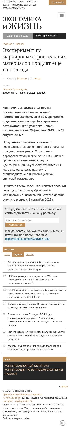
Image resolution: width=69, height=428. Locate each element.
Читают (9, 249)
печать (38, 78)
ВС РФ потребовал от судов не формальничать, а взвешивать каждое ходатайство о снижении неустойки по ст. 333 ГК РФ (37, 293)
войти (39, 35)
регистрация (50, 35)
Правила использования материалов (22, 394)
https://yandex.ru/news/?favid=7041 (27, 238)
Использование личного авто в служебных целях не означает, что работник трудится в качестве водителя (36, 335)
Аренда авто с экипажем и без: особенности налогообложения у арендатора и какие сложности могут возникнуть (33, 266)
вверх (65, 386)
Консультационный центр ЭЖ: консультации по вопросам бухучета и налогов (34, 369)
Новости (22, 78)
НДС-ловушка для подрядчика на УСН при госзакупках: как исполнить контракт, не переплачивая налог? (32, 280)
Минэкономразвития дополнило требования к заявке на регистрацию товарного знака (34, 347)
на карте (7, 401)
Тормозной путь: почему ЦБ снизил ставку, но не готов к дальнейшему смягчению (36, 305)
